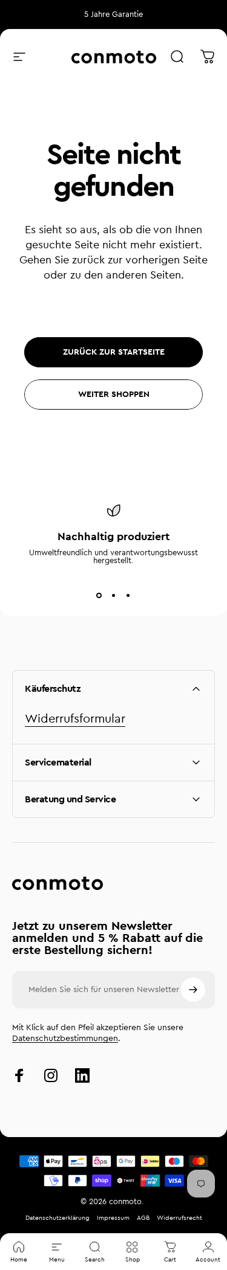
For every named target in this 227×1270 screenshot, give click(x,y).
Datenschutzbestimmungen (65, 1038)
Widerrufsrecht (179, 1218)
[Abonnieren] (193, 990)
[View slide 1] (99, 595)
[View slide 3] (128, 595)
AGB (143, 1218)
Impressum (113, 1218)
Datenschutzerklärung (57, 1218)
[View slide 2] (114, 595)
